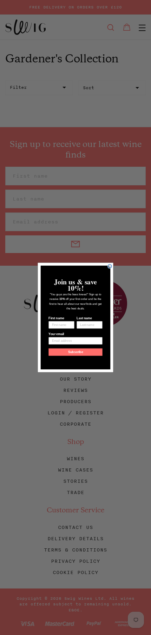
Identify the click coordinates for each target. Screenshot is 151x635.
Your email (56, 333)
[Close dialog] (110, 266)
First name (56, 318)
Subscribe (75, 351)
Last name (84, 318)
